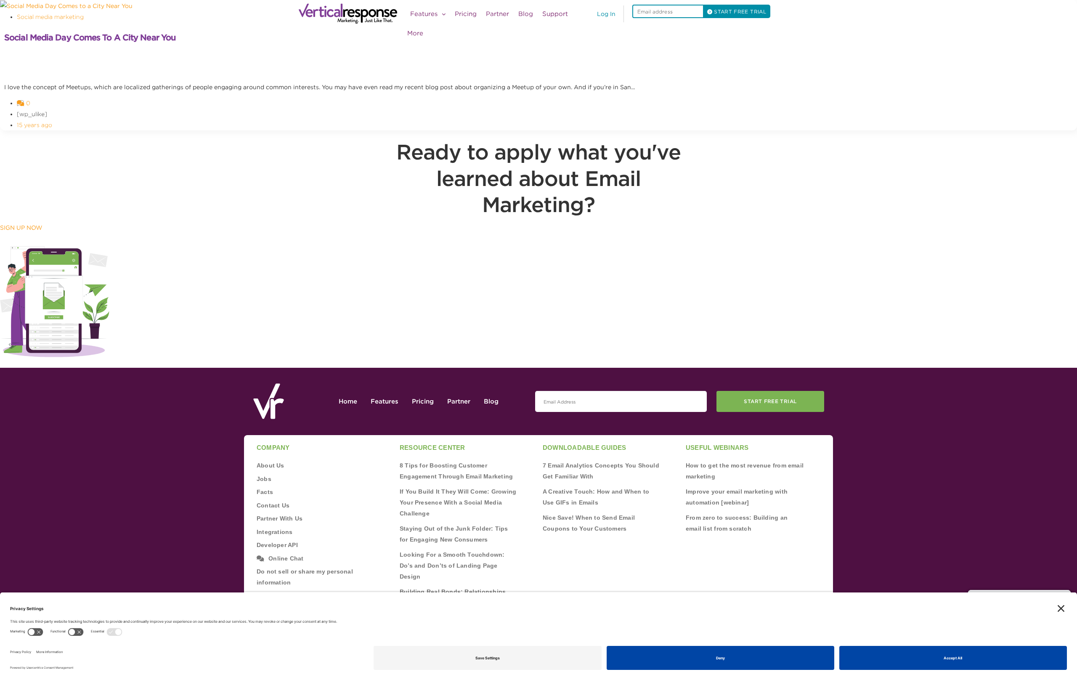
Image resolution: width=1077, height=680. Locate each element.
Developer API (277, 545)
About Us (270, 465)
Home (348, 401)
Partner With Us (279, 518)
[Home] (350, 13)
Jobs (264, 478)
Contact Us (273, 505)
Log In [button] (606, 14)
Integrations (275, 532)
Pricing (466, 14)
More (415, 33)
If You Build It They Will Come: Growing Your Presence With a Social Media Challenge (458, 502)
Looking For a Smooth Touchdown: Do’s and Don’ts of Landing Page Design (452, 565)
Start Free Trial (770, 401)
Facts (265, 492)
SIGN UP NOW (21, 227)
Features (384, 401)
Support (555, 14)
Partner (497, 14)
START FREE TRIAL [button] (739, 11)
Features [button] (425, 14)
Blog (525, 14)
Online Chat (285, 558)
